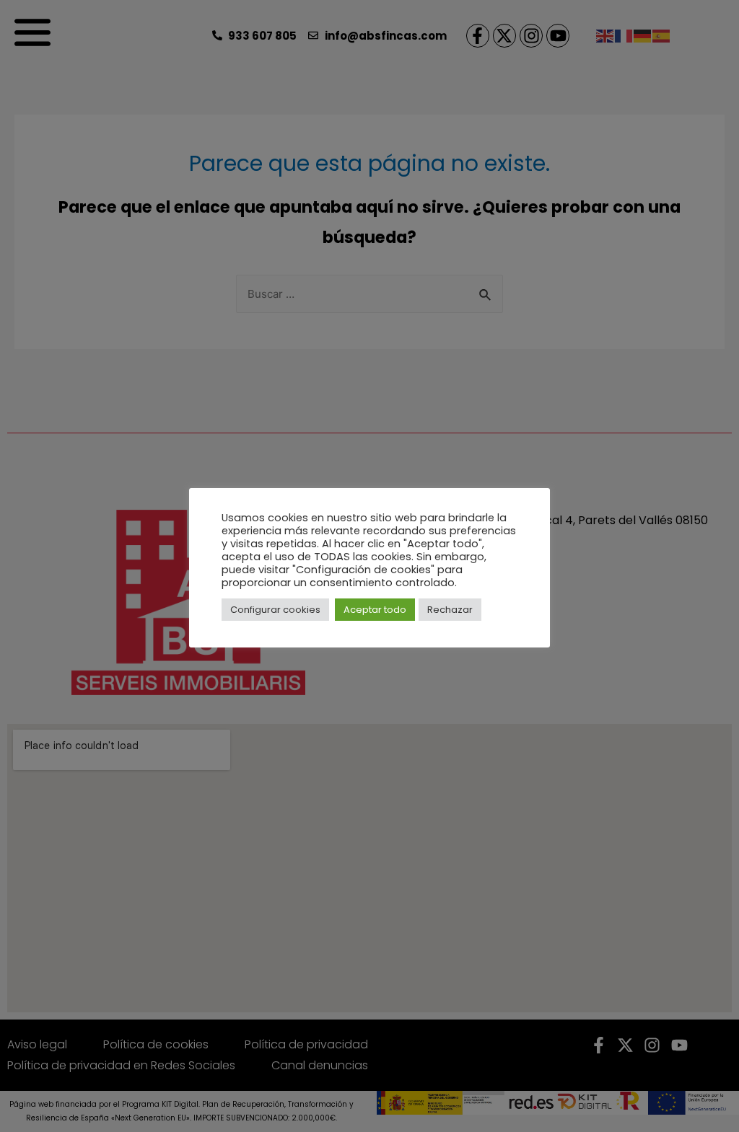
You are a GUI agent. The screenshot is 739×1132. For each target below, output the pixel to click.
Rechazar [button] (450, 609)
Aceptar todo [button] (375, 609)
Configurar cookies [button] (275, 609)
